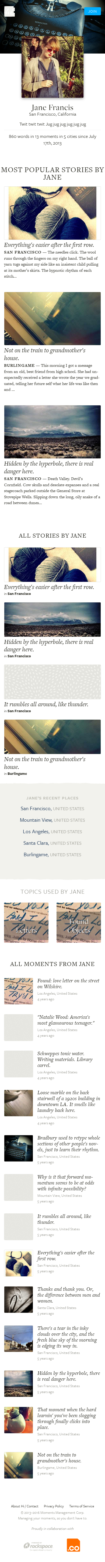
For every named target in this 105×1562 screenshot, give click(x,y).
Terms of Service (81, 1506)
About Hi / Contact (24, 1506)
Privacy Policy (54, 1506)
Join (92, 11)
